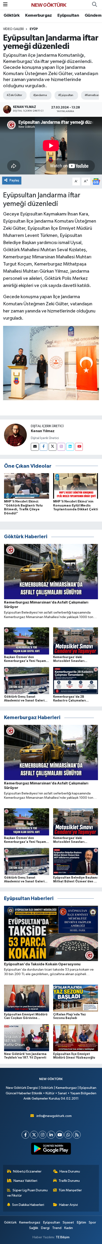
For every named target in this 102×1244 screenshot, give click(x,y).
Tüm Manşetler (70, 1190)
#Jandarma (40, 95)
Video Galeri (13, 29)
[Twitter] (52, 447)
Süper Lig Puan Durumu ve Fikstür (27, 1192)
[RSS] (77, 1135)
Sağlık (33, 1228)
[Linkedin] (70, 447)
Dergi (45, 1228)
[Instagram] (61, 447)
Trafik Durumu (69, 1181)
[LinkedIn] (51, 1135)
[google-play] (51, 1150)
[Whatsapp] (68, 1135)
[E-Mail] (35, 447)
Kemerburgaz (38, 15)
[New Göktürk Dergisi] (49, 5)
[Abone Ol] (96, 181)
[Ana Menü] (5, 5)
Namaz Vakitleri (25, 1181)
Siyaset (68, 1222)
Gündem (93, 15)
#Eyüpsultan (65, 95)
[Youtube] (79, 447)
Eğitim (81, 1222)
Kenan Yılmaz (43, 431)
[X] (34, 1135)
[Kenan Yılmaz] (15, 435)
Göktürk (12, 15)
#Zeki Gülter (14, 95)
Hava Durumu (70, 1171)
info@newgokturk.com (54, 1116)
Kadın (68, 1228)
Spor (92, 1222)
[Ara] (94, 5)
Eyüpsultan (68, 15)
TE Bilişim (63, 1237)
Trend (56, 1228)
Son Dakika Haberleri (28, 1205)
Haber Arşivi (68, 1205)
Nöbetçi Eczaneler (27, 1171)
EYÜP (34, 29)
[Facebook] (43, 447)
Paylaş (14, 180)
